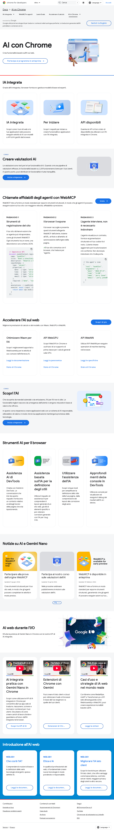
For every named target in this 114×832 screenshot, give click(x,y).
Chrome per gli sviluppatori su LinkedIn (90, 815)
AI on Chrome (19, 9)
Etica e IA (48, 761)
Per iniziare (51, 122)
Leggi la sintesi (92, 726)
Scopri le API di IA (19, 726)
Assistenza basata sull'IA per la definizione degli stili (43, 481)
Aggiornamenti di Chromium (50, 807)
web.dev (10, 757)
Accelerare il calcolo (56, 14)
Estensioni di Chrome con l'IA (59, 726)
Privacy (12, 827)
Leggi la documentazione (17, 360)
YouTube (80, 811)
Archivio (43, 815)
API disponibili (91, 122)
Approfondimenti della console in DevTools (98, 479)
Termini (5, 827)
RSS (78, 818)
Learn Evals (41, 14)
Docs (5, 9)
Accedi (108, 3)
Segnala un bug (8, 807)
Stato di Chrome (13, 367)
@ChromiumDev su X (84, 807)
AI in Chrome (73, 14)
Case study (44, 811)
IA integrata (7, 14)
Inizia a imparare (16, 177)
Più (57, 603)
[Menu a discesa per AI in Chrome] (80, 14)
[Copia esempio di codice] (31, 249)
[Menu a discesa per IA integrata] (14, 14)
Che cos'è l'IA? (14, 761)
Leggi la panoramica (53, 360)
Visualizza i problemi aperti (12, 811)
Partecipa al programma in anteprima (25, 61)
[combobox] (68, 3)
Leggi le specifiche (89, 360)
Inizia (104, 201)
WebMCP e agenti (26, 14)
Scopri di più (101, 322)
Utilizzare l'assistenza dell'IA (70, 477)
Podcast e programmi (47, 818)
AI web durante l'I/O (19, 628)
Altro (36, 3)
